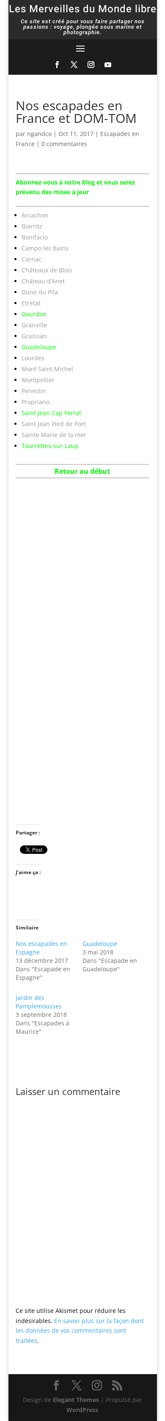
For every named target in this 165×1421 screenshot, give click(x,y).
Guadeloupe (99, 944)
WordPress (82, 1410)
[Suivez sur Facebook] (57, 64)
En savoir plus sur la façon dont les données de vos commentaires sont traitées (80, 1331)
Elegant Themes (76, 1400)
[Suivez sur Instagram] (91, 64)
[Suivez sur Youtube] (108, 64)
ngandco (39, 134)
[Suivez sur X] (74, 64)
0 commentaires (64, 144)
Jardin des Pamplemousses (39, 1002)
